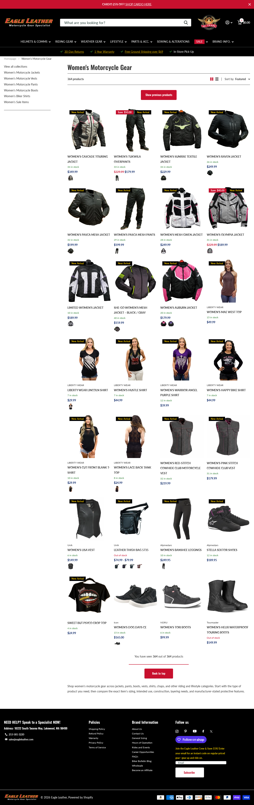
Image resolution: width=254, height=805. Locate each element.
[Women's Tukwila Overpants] (135, 129)
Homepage (10, 58)
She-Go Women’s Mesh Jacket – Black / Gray (130, 310)
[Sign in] (229, 22)
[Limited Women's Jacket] (89, 281)
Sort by (229, 79)
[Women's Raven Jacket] (228, 129)
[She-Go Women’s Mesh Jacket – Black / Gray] (135, 281)
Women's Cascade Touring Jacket (87, 159)
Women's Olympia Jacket (225, 234)
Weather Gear (91, 41)
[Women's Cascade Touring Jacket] (89, 129)
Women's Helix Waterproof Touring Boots (227, 630)
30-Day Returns (74, 51)
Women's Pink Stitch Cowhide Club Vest (222, 465)
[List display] (216, 79)
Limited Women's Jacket (85, 307)
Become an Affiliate (142, 770)
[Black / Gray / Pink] (71, 178)
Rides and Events (141, 747)
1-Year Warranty (104, 51)
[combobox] (125, 23)
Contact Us (138, 733)
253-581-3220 (16, 734)
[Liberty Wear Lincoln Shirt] (89, 358)
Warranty (93, 738)
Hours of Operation (142, 742)
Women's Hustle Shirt (130, 390)
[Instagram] (176, 731)
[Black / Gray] (117, 329)
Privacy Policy (96, 742)
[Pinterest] (185, 731)
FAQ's (135, 756)
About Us (137, 728)
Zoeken (185, 23)
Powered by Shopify (80, 797)
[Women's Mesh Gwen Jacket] (182, 208)
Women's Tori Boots (175, 627)
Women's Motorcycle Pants (21, 84)
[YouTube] (194, 731)
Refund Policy (96, 733)
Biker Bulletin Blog (141, 761)
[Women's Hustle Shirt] (135, 358)
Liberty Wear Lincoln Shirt (87, 390)
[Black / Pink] (163, 324)
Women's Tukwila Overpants (127, 159)
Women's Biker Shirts (17, 96)
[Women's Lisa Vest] (89, 518)
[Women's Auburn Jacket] (182, 281)
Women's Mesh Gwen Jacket (181, 234)
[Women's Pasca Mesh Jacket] (89, 208)
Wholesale (137, 765)
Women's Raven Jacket (224, 156)
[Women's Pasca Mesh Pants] (135, 208)
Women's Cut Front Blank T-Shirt (88, 470)
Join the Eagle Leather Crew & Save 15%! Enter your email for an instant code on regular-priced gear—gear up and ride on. (200, 753)
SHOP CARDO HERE (138, 4)
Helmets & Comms (34, 41)
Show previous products (158, 95)
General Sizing (139, 738)
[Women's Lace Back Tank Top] (135, 436)
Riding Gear (64, 41)
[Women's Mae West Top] (228, 281)
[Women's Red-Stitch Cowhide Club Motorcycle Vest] (182, 436)
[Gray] (132, 566)
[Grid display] (211, 79)
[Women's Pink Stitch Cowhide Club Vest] (228, 436)
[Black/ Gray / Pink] (210, 251)
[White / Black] (163, 251)
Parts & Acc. (140, 41)
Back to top (158, 673)
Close (249, 4)
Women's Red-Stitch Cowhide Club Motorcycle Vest (180, 468)
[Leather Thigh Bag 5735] (135, 518)
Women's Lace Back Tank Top (132, 470)
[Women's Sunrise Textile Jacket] (182, 129)
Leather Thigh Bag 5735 (131, 550)
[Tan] (140, 566)
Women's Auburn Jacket (178, 307)
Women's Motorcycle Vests (20, 78)
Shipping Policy (97, 728)
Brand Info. (221, 41)
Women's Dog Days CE (130, 627)
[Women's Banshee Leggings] (182, 518)
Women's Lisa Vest (81, 550)
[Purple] (125, 566)
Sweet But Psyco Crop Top (87, 623)
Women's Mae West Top (224, 312)
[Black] (117, 178)
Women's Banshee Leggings (181, 550)
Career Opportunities (143, 751)
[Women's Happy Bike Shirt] (228, 358)
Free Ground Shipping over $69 (144, 51)
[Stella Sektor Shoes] (228, 518)
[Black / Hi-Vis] (163, 178)
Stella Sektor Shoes (222, 550)
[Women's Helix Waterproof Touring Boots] (228, 596)
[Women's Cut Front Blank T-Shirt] (89, 436)
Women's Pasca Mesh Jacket (88, 234)
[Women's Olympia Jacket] (228, 208)
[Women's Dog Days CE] (135, 596)
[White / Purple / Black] (71, 324)
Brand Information (145, 722)
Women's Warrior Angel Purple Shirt (178, 392)
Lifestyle (116, 41)
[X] (211, 731)
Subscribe (189, 772)
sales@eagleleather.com (21, 739)
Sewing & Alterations (173, 41)
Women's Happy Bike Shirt (226, 390)
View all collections (15, 66)
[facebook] (203, 731)
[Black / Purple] (171, 324)
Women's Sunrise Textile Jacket (178, 159)
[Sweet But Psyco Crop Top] (89, 596)
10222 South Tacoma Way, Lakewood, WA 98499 (40, 728)
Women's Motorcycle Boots (21, 90)
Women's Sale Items (16, 102)
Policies (94, 722)
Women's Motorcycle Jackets (22, 72)
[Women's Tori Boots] (182, 596)
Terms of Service (97, 747)
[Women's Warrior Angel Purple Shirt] (182, 358)
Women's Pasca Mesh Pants (134, 234)
